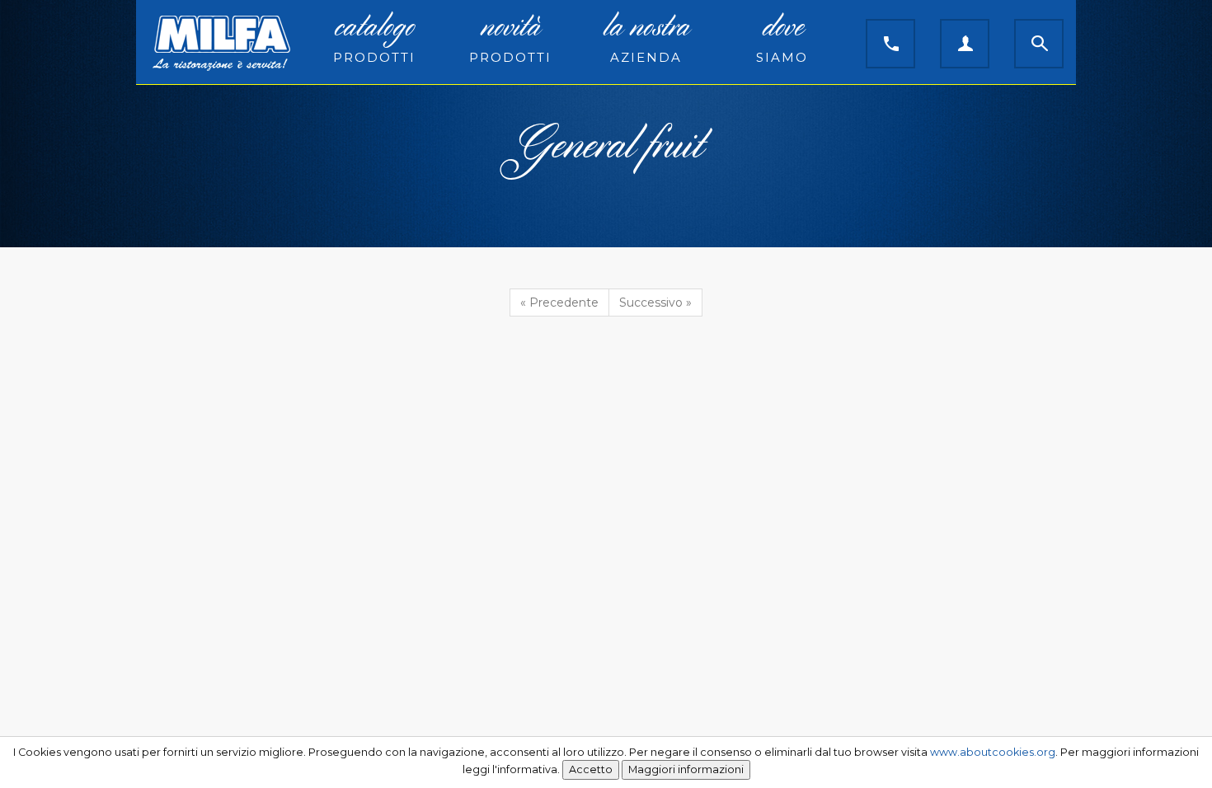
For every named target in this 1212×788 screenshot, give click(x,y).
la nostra (646, 39)
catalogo (374, 39)
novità (510, 39)
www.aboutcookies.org (992, 752)
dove (782, 39)
